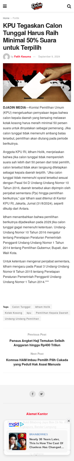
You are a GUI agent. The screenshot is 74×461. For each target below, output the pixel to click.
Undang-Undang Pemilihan (22, 318)
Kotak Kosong (13, 312)
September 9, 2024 (49, 56)
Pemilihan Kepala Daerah (52, 312)
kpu (29, 312)
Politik (16, 18)
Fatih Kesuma (22, 56)
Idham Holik (42, 306)
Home (6, 18)
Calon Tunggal (21, 306)
